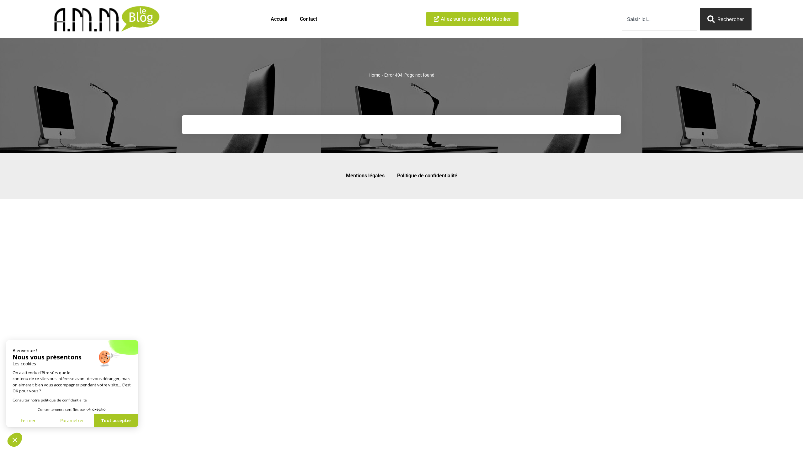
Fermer (28, 420)
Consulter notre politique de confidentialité (50, 400)
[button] (14, 439)
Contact (308, 19)
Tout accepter (116, 420)
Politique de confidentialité (427, 176)
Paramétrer (72, 420)
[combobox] (659, 19)
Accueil (279, 19)
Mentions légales (365, 176)
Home (374, 75)
